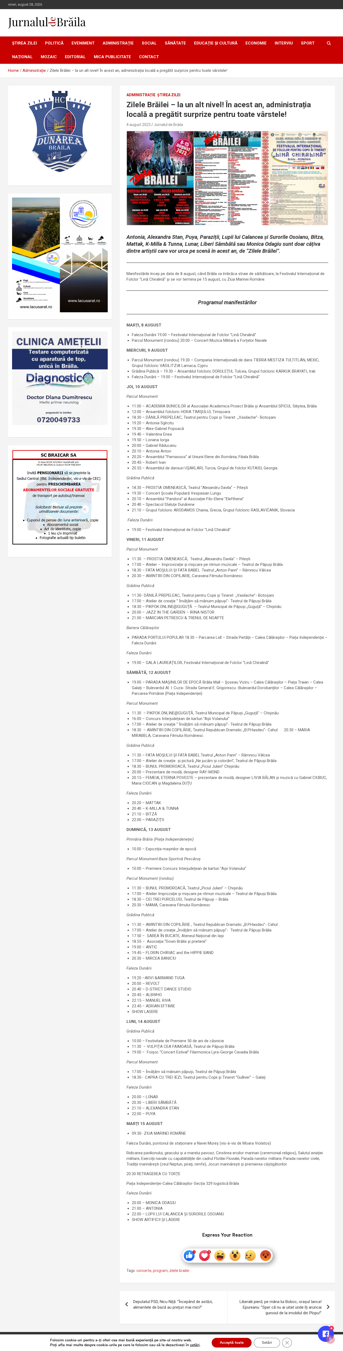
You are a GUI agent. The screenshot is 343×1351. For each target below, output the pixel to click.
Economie (256, 43)
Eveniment (83, 43)
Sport (308, 43)
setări (195, 1345)
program (160, 1270)
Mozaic (49, 56)
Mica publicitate (112, 56)
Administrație (118, 43)
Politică (54, 43)
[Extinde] (100, 338)
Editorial (75, 56)
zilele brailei (179, 1270)
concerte (143, 1270)
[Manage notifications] (330, 1339)
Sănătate (175, 43)
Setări (267, 1342)
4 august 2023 (138, 125)
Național (22, 56)
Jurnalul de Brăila (168, 125)
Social (149, 43)
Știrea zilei (24, 43)
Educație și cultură (215, 43)
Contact (149, 56)
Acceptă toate (232, 1342)
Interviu (284, 43)
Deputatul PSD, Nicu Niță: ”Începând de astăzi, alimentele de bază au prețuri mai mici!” (173, 1304)
